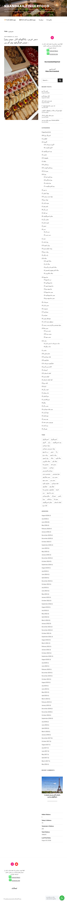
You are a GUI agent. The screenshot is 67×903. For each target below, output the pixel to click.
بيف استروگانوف (47, 151)
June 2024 (45, 574)
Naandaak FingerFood (26, 6)
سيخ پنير (45, 315)
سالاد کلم (54, 461)
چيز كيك (45, 213)
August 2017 (45, 744)
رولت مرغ (46, 252)
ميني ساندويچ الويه (50, 295)
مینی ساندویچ (50, 493)
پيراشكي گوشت (48, 168)
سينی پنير (48, 331)
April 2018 (44, 728)
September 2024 (46, 564)
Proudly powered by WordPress (12, 899)
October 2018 (46, 715)
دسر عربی (48, 235)
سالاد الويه (48, 261)
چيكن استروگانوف (48, 216)
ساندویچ (46, 277)
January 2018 (45, 734)
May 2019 (44, 692)
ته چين (45, 190)
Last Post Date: (46, 838)
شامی (44, 350)
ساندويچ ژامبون (49, 286)
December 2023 (46, 581)
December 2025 (46, 535)
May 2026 (44, 525)
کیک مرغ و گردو (46, 96)
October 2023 (46, 584)
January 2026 (45, 532)
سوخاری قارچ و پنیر (48, 471)
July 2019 (44, 685)
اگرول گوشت (49, 147)
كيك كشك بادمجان (48, 380)
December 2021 (46, 626)
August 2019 (45, 682)
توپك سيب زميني (48, 196)
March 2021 (45, 643)
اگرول (45, 142)
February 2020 (46, 669)
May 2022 (44, 613)
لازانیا (57, 489)
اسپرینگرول (54, 439)
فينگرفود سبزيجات (48, 363)
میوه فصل (46, 415)
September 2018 (46, 718)
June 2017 (44, 751)
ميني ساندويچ (49, 292)
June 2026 (45, 522)
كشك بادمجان (47, 373)
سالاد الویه (58, 458)
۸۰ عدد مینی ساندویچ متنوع (48, 105)
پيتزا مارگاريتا (49, 180)
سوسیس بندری (46, 474)
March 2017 (45, 761)
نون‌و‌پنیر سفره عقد (48, 422)
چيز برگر (45, 209)
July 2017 (44, 748)
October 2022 (46, 600)
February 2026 (46, 528)
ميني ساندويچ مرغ (50, 298)
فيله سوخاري (47, 357)
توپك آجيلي (46, 193)
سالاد (45, 258)
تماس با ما (49, 19)
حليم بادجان (46, 222)
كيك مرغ (45, 383)
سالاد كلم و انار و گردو (51, 267)
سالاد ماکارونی (46, 461)
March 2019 (45, 698)
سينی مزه (48, 334)
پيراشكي (46, 164)
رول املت (45, 242)
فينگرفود (46, 360)
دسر (44, 229)
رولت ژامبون (53, 455)
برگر (49, 442)
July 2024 (44, 571)
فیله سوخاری (55, 483)
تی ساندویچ (45, 452)
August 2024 (45, 568)
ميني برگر (45, 406)
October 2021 (45, 633)
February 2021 (46, 646)
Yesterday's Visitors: (48, 826)
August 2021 (45, 640)
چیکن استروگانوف (47, 502)
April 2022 (44, 617)
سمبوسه (45, 308)
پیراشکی (49, 499)
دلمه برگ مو (45, 91)
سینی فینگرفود (46, 477)
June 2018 (45, 725)
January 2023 (45, 597)
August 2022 (45, 607)
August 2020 (45, 659)
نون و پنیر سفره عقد (47, 101)
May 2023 (44, 594)
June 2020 (45, 666)
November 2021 (46, 630)
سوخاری (51, 467)
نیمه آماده (45, 425)
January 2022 (45, 623)
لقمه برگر (45, 389)
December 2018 (46, 708)
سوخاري (46, 312)
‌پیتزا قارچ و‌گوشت (50, 186)
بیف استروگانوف (57, 442)
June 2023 (45, 590)
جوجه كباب (46, 203)
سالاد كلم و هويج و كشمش (52, 270)
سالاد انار (47, 264)
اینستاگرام (14, 888)
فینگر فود (51, 486)
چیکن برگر (46, 219)
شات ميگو (48, 346)
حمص (44, 226)
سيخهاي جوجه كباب (48, 321)
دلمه (44, 238)
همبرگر (45, 429)
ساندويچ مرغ (49, 289)
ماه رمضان (46, 393)
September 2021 (46, 636)
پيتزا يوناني (48, 183)
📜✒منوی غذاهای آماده (10, 19)
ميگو (44, 402)
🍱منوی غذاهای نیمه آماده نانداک (27, 19)
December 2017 (46, 738)
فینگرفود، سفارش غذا (48, 489)
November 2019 (46, 676)
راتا (57, 452)
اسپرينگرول (46, 439)
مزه (44, 493)
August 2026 (45, 515)
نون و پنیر (45, 419)
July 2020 (44, 663)
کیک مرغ (45, 505)
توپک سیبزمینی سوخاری (49, 448)
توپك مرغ (45, 200)
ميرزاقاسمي (46, 399)
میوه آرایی (46, 412)
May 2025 (44, 551)
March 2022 (45, 620)
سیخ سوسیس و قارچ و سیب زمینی (52, 325)
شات (45, 341)
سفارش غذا (46, 464)
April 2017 (44, 757)
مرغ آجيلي (46, 396)
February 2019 (46, 702)
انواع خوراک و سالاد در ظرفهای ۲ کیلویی (52, 110)
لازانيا (44, 386)
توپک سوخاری (46, 445)
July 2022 (44, 610)
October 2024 (46, 561)
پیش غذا (56, 499)
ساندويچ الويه (49, 283)
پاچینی (45, 154)
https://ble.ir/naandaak (52, 71)
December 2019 (46, 672)
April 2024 (45, 577)
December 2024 (46, 558)
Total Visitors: (46, 832)
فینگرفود (45, 486)
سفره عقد (53, 464)
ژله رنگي (45, 255)
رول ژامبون (47, 245)
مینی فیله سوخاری (48, 409)
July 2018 (44, 721)
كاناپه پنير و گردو (47, 366)
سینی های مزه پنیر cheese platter (50, 120)
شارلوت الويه (46, 483)
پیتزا (45, 174)
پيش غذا (46, 171)
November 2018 (46, 712)
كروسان (45, 370)
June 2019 (45, 689)
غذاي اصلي (47, 353)
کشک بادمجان (57, 502)
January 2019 (45, 705)
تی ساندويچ (48, 279)
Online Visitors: (46, 814)
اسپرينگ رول (47, 135)
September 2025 (46, 545)
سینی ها (46, 328)
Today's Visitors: (47, 820)
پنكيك (44, 161)
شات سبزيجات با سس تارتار (52, 343)
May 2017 (44, 754)
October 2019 (46, 679)
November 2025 (46, 538)
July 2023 (44, 587)
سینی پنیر (52, 480)
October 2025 (46, 541)
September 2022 (46, 604)
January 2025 (45, 554)
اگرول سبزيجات (50, 144)
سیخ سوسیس (56, 474)
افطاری (45, 138)
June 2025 (45, 548)
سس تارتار (46, 305)
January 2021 (45, 649)
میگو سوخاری (46, 496)
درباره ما (41, 19)
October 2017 (45, 741)
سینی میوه (48, 337)
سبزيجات (45, 302)
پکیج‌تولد (46, 158)
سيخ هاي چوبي (47, 318)
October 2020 (46, 653)
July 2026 (44, 519)
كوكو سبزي (46, 376)
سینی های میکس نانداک (48, 115)
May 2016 (44, 764)
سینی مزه (54, 477)
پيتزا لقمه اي (49, 177)
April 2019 (44, 695)
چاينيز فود (45, 206)
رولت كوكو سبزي (47, 248)
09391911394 (54, 54)
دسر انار (47, 232)
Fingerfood (45, 132)
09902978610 (53, 51)
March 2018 (45, 731)
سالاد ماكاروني (49, 273)
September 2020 (46, 656)
